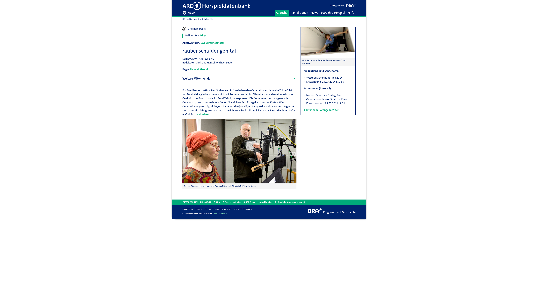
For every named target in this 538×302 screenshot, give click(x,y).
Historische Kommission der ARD (291, 202)
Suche (283, 13)
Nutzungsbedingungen (220, 209)
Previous (185, 154)
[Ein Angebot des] (351, 6)
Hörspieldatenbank (190, 19)
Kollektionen (299, 13)
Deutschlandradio (233, 202)
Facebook (247, 209)
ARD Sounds (251, 202)
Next (293, 154)
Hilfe (351, 13)
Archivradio (266, 202)
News (314, 13)
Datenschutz (201, 209)
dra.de (191, 13)
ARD (218, 202)
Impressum (187, 209)
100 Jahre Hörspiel (333, 13)
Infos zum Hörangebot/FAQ (322, 110)
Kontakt (238, 209)
